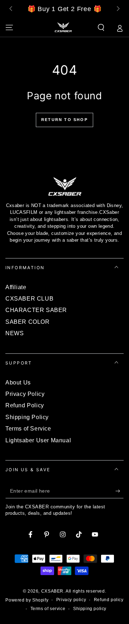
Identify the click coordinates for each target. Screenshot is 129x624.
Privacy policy (71, 599)
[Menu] (9, 27)
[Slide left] (11, 9)
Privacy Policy (24, 394)
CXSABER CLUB (29, 299)
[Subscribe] (119, 491)
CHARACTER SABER (36, 310)
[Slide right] (117, 9)
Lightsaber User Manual (38, 440)
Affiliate (15, 287)
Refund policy (109, 599)
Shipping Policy (27, 417)
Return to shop (64, 119)
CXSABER (52, 591)
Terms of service (48, 608)
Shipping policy (89, 608)
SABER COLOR (27, 322)
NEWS (14, 333)
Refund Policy (24, 405)
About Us (18, 382)
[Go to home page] (63, 27)
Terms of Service (28, 429)
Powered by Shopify (26, 600)
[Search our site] (101, 27)
